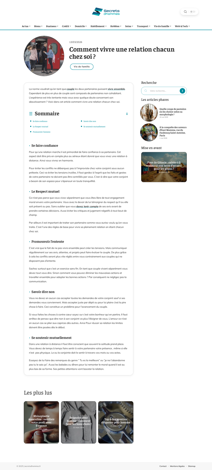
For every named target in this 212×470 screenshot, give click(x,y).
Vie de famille (82, 66)
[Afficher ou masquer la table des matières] (93, 114)
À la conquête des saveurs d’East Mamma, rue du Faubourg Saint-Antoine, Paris (173, 131)
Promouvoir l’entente (41, 131)
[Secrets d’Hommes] (106, 11)
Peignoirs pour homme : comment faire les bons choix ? (78, 420)
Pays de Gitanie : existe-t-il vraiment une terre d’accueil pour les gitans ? (164, 165)
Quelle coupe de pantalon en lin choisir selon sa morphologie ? (173, 111)
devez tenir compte (87, 206)
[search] (185, 12)
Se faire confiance (40, 121)
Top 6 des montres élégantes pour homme (115, 420)
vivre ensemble (116, 88)
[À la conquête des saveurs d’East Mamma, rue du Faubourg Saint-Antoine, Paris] (149, 132)
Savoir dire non (90, 121)
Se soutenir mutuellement (94, 126)
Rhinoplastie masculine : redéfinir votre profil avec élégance (41, 420)
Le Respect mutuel (40, 126)
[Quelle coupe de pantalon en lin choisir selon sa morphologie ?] (149, 112)
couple (70, 88)
